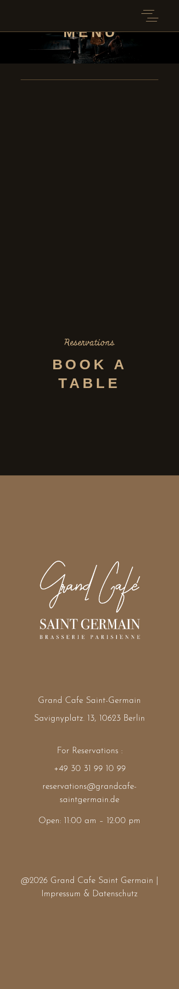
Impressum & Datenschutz (89, 894)
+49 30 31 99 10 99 (90, 769)
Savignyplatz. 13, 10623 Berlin (89, 718)
